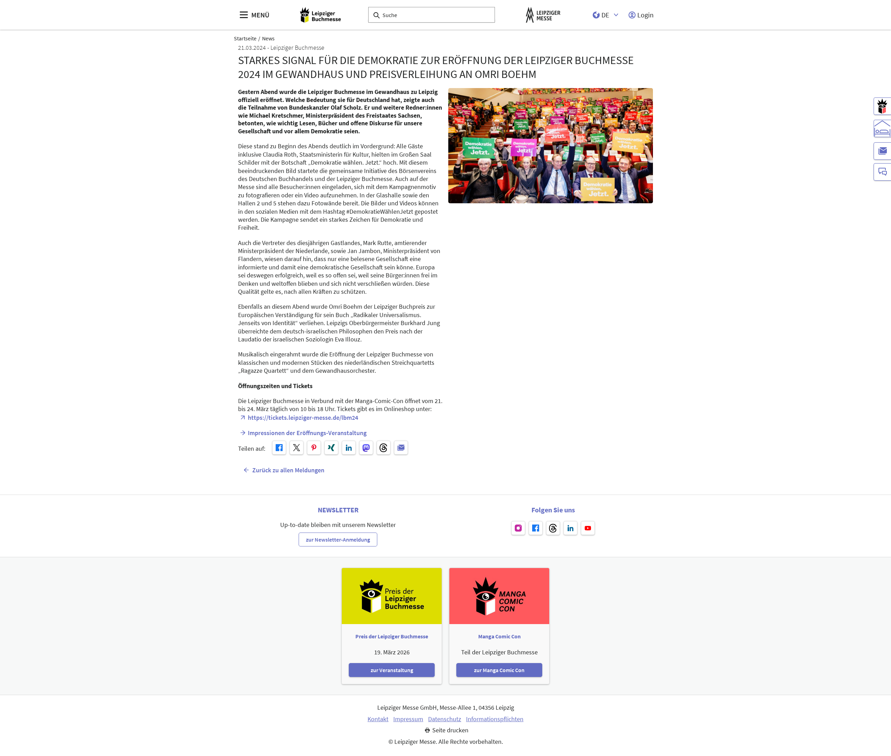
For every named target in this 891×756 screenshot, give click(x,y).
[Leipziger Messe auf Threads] (553, 528)
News (268, 38)
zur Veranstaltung (392, 670)
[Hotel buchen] (882, 128)
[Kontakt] (882, 172)
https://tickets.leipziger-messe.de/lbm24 (303, 418)
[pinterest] (314, 448)
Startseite (245, 38)
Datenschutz (444, 719)
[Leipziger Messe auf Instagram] (518, 528)
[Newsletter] (882, 151)
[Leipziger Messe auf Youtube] (588, 528)
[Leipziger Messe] (543, 15)
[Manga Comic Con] (882, 106)
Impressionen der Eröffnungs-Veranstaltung (307, 433)
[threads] (384, 448)
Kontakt (378, 719)
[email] (401, 448)
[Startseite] (320, 15)
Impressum (408, 719)
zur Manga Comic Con (499, 670)
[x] (296, 448)
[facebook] (279, 448)
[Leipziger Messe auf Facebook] (536, 528)
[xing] (331, 448)
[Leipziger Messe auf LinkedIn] (570, 528)
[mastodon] (366, 448)
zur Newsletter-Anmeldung (338, 539)
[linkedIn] (349, 448)
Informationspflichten (494, 719)
